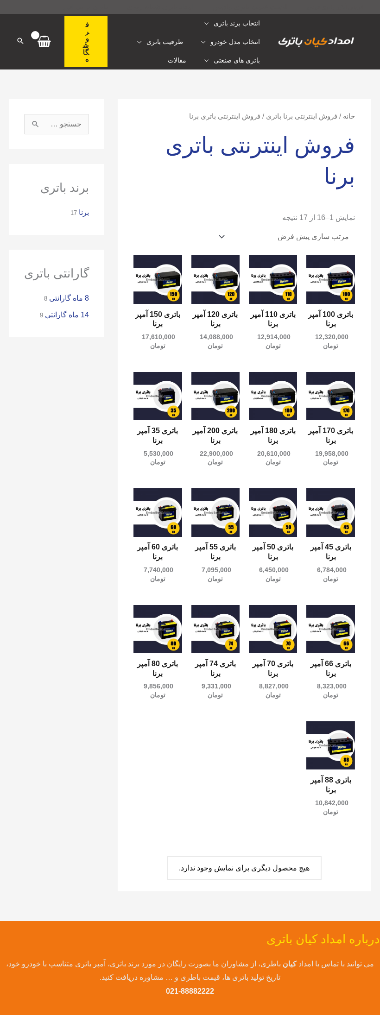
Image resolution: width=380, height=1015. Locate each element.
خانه (349, 116)
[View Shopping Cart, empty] (44, 41)
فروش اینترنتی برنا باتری (301, 116)
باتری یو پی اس (85, 7)
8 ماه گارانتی (69, 298)
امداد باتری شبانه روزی (160, 7)
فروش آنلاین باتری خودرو (335, 7)
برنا (84, 212)
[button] (86, 41)
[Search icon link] (20, 41)
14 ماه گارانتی (67, 315)
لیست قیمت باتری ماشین (250, 7)
